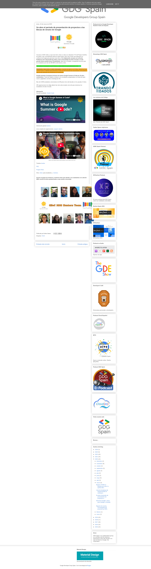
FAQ (37, 166)
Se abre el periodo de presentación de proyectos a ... (102, 497)
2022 (96, 454)
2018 (96, 519)
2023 (96, 452)
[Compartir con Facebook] (59, 233)
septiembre (100, 468)
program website (58, 129)
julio (98, 473)
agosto (99, 470)
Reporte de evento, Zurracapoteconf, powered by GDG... (102, 507)
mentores (55, 172)
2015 (96, 527)
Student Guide (50, 93)
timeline (43, 163)
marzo (98, 482)
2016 (96, 524)
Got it (117, 4)
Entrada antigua (83, 244)
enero (98, 514)
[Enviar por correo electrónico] (54, 233)
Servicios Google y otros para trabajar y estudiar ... (103, 502)
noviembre (100, 463)
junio (98, 475)
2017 (96, 522)
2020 (96, 459)
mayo (98, 478)
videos (41, 172)
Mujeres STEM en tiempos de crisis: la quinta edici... (102, 486)
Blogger (89, 565)
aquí (79, 66)
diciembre (99, 461)
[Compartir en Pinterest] (61, 233)
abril (98, 480)
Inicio (63, 244)
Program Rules (40, 169)
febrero (99, 512)
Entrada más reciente (43, 244)
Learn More (109, 4)
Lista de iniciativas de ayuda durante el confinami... (102, 491)
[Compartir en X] (57, 233)
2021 (96, 456)
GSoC (43, 236)
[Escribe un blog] (56, 233)
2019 (96, 517)
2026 (96, 449)
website (49, 125)
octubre (99, 466)
